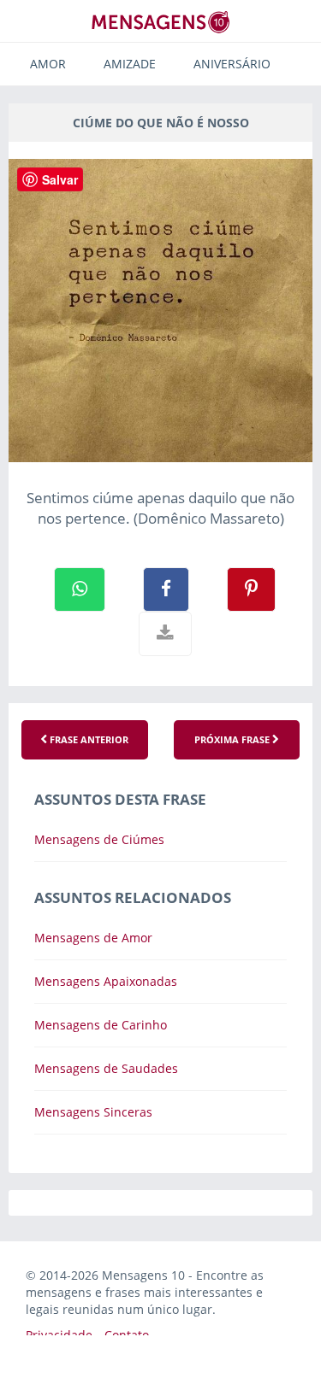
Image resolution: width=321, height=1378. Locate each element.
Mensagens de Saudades (106, 1068)
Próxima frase (233, 739)
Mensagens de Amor (93, 937)
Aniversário (231, 64)
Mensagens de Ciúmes (99, 839)
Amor (48, 64)
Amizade (130, 64)
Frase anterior (87, 739)
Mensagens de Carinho (100, 1025)
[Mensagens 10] (161, 22)
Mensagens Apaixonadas (105, 981)
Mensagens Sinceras (93, 1112)
